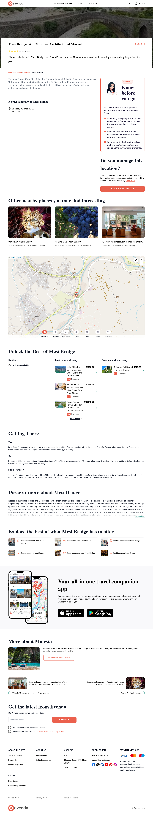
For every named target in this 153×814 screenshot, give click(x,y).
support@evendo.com (101, 760)
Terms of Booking (71, 798)
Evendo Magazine (15, 765)
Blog (81, 3)
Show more (75, 419)
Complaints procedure (17, 786)
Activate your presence (122, 189)
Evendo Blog (13, 760)
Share (139, 44)
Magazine (93, 3)
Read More (140, 517)
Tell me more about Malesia (59, 658)
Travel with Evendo (16, 755)
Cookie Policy (43, 731)
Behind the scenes (43, 760)
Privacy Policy (58, 731)
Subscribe (64, 720)
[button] (76, 294)
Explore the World (63, 3)
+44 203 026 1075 (100, 755)
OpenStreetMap (16, 257)
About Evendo (41, 755)
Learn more (130, 181)
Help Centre (13, 781)
